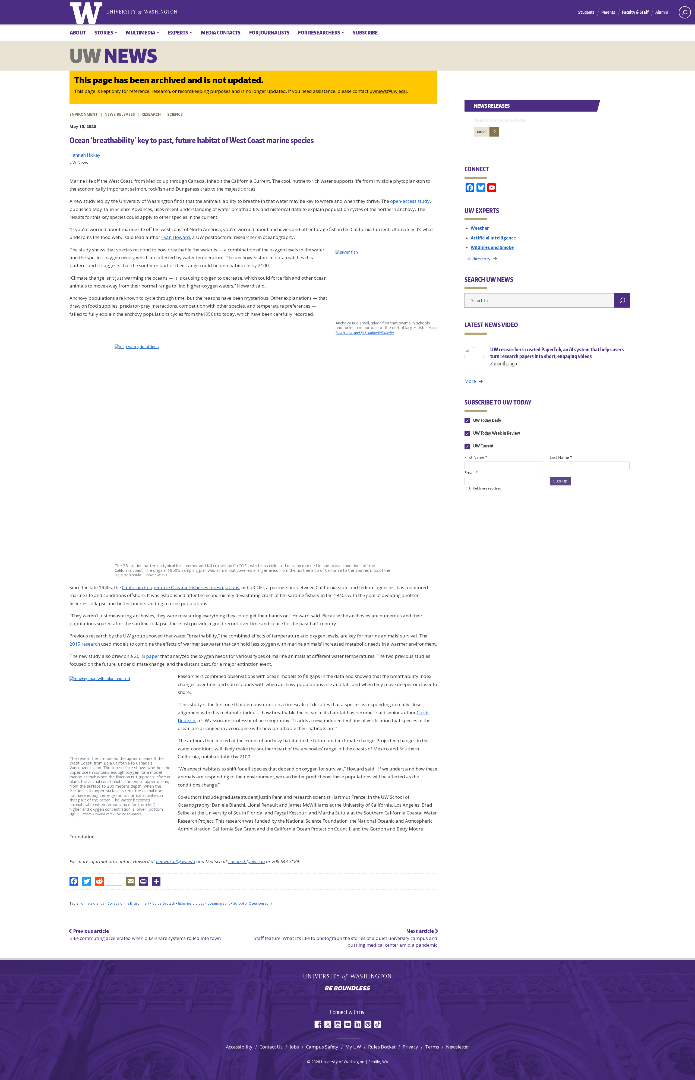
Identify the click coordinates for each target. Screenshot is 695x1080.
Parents (608, 12)
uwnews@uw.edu (388, 91)
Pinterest (367, 1024)
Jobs (294, 1047)
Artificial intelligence (493, 238)
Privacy (410, 1047)
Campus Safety (322, 1047)
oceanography (218, 903)
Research (151, 114)
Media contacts (221, 32)
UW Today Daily (486, 420)
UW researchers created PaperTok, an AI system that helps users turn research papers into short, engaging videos (557, 356)
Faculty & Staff (635, 12)
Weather (480, 228)
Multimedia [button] (140, 32)
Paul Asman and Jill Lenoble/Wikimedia (365, 332)
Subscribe (365, 32)
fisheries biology (191, 903)
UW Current (482, 446)
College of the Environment (128, 903)
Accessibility (239, 1047)
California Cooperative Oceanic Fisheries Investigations (180, 587)
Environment (84, 114)
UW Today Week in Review (496, 433)
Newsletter (457, 1047)
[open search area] (685, 12)
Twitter (327, 1024)
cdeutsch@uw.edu (246, 861)
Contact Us (271, 1047)
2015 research (85, 644)
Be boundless (347, 989)
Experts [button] (178, 32)
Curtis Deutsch (163, 903)
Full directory (477, 258)
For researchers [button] (319, 32)
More (481, 132)
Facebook (317, 1024)
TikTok (377, 1024)
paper (152, 656)
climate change (93, 903)
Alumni (661, 12)
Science (175, 114)
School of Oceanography (252, 903)
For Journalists (269, 32)
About (78, 32)
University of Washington (87, 12)
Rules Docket (382, 1047)
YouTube (347, 1024)
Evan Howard (175, 237)
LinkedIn (357, 1024)
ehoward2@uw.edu (175, 861)
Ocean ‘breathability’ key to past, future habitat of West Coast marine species (192, 140)
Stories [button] (103, 32)
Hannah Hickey (85, 155)
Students (586, 12)
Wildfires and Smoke (492, 247)
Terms (432, 1047)
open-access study (410, 201)
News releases (120, 114)
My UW (353, 1047)
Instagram (337, 1024)
